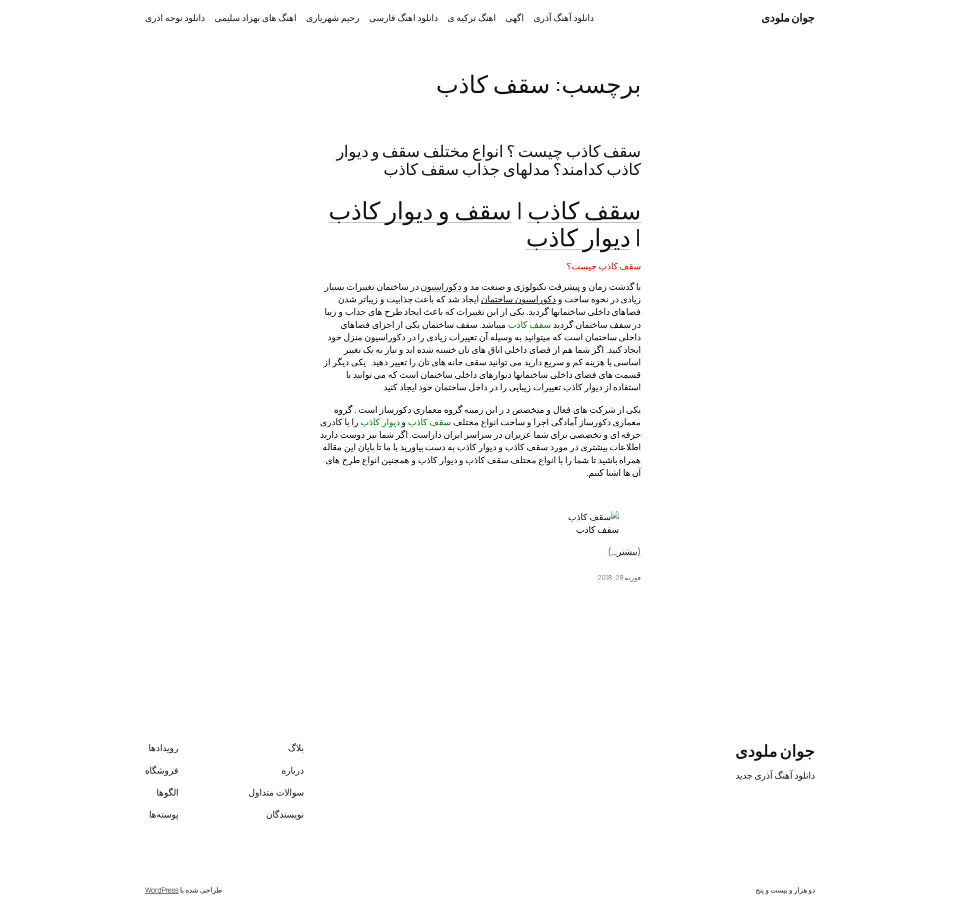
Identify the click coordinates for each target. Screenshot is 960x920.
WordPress (161, 890)
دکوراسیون (441, 286)
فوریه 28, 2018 (620, 577)
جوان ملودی (789, 17)
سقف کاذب (585, 210)
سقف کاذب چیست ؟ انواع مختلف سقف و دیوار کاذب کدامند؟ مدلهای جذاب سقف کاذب (488, 160)
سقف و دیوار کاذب (420, 210)
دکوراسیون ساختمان (518, 299)
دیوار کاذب (578, 237)
